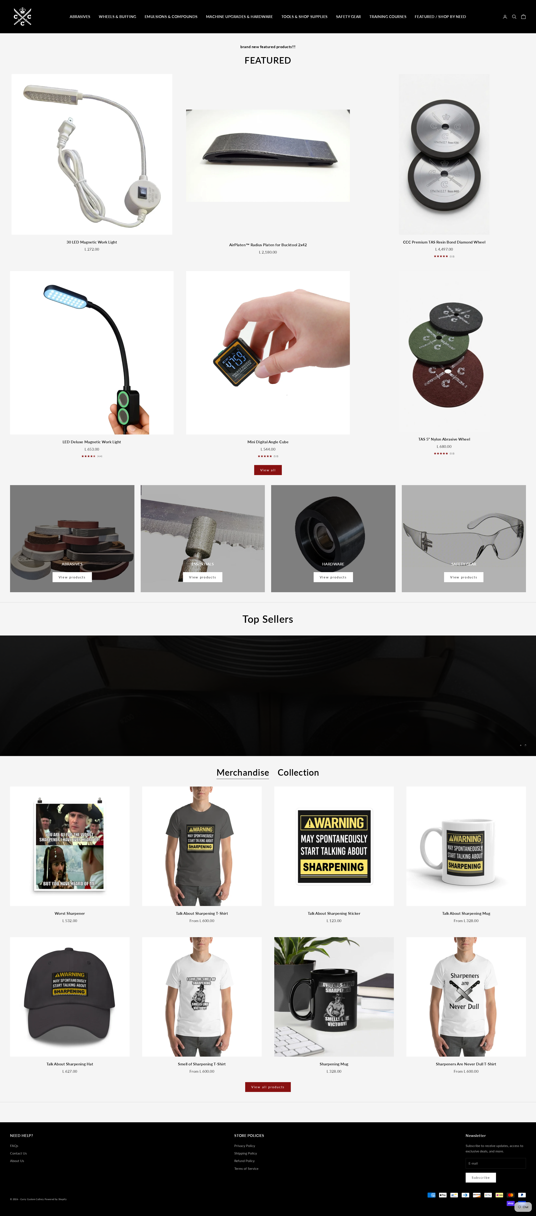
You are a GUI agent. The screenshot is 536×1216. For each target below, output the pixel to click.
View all (268, 470)
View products (72, 577)
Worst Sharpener (70, 913)
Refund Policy (244, 1161)
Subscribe (481, 1177)
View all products (268, 1087)
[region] (268, 696)
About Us (17, 1161)
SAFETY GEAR (348, 16)
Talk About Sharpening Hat (69, 1064)
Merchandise (242, 772)
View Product (268, 705)
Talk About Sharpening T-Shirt (202, 913)
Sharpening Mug (334, 1064)
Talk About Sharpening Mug (466, 913)
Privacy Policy (244, 1146)
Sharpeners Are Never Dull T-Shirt (466, 1064)
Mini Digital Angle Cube (268, 442)
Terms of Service (246, 1168)
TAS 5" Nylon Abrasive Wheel (444, 439)
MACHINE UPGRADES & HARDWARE (239, 16)
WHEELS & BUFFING (117, 16)
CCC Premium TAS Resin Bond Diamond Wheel (444, 242)
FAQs (14, 1146)
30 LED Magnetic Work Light (92, 242)
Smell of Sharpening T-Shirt (202, 1064)
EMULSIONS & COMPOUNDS (171, 16)
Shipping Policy (245, 1153)
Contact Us (18, 1153)
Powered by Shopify (56, 1199)
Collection (299, 772)
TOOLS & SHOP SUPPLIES (304, 16)
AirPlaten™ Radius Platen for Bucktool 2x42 (268, 244)
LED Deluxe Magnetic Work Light (92, 442)
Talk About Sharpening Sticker (334, 913)
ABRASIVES (80, 16)
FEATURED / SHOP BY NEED (440, 16)
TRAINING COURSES (388, 16)
